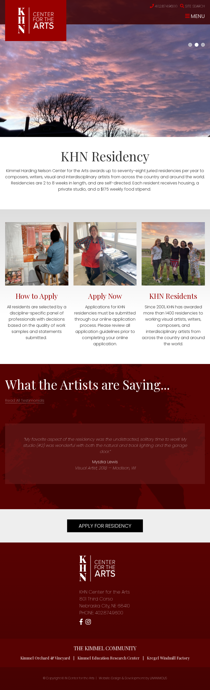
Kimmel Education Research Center (109, 658)
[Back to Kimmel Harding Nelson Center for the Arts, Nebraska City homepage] (36, 32)
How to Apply (37, 296)
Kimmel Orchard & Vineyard (45, 658)
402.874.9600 (166, 6)
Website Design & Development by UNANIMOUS (133, 678)
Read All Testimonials (24, 400)
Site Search (195, 6)
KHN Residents (173, 296)
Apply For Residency (105, 525)
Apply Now (105, 296)
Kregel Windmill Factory (168, 658)
